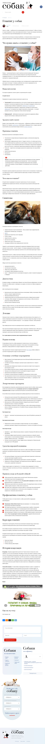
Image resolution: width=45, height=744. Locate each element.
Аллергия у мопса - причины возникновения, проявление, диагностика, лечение (33, 662)
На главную (5, 17)
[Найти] (23, 12)
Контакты (28, 741)
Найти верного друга (12, 713)
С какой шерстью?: (7, 706)
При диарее (29, 349)
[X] (9, 620)
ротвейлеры (31, 105)
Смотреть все (32, 673)
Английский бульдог (28, 665)
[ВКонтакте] (4, 620)
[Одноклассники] (6, 620)
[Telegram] (15, 620)
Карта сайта (22, 741)
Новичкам (16, 660)
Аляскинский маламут (28, 667)
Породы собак (7, 657)
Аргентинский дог (28, 669)
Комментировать (10, 640)
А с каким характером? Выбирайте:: (10, 700)
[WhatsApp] (12, 620)
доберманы (25, 105)
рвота (6, 233)
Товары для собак (16, 663)
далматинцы (15, 125)
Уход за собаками (7, 661)
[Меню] (41, 7)
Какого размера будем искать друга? (10, 694)
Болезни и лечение (16, 657)
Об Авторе (17, 741)
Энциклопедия (13, 6)
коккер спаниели (28, 126)
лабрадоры (7, 109)
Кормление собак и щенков (7, 664)
